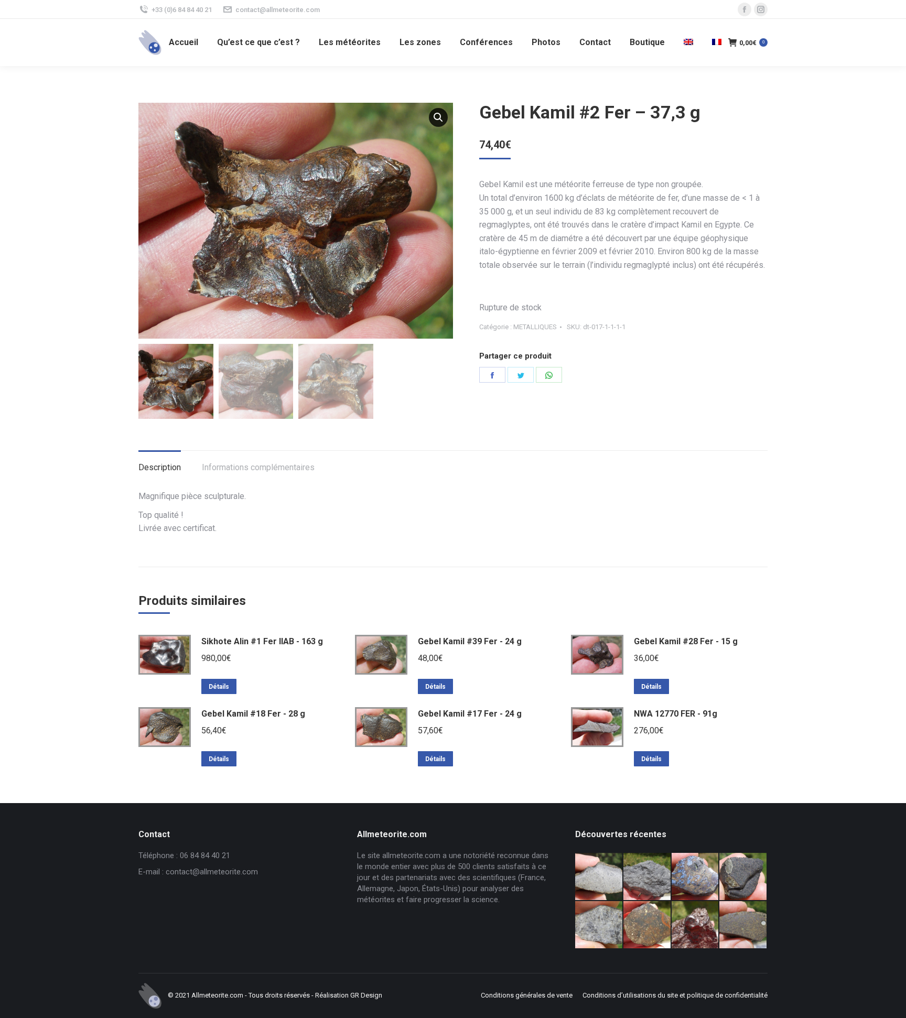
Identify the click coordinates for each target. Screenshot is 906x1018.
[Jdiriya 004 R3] (647, 925)
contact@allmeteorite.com (277, 10)
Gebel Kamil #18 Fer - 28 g (253, 714)
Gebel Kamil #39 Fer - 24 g (470, 641)
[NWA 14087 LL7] (599, 925)
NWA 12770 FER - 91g (675, 714)
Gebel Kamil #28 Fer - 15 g (686, 641)
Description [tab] (159, 467)
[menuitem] (183, 42)
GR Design (366, 995)
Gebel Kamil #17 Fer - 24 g (470, 714)
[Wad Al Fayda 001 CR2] (743, 925)
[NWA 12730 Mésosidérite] (696, 877)
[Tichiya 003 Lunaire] (647, 877)
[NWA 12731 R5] (743, 877)
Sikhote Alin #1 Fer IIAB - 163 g (262, 641)
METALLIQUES (535, 327)
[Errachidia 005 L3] (696, 925)
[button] (438, 117)
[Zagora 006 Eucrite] (599, 877)
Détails (219, 686)
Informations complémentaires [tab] (258, 467)
